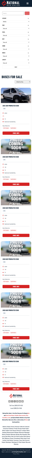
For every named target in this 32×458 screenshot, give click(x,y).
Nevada (17, 434)
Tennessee (16, 440)
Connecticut (6, 428)
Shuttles (17, 415)
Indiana (7, 430)
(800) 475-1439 (19, 405)
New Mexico (8, 436)
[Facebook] (9, 401)
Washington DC (15, 442)
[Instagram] (12, 401)
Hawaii (23, 428)
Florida (15, 428)
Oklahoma (7, 438)
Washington (8, 442)
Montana (8, 434)
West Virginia (22, 442)
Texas (20, 440)
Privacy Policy (16, 453)
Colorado (27, 426)
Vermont (27, 440)
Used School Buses (10, 415)
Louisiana (24, 430)
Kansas (14, 430)
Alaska (8, 426)
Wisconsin (28, 442)
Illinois (3, 430)
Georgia (20, 428)
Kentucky (19, 430)
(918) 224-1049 (18, 408)
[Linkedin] (17, 401)
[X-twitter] (15, 401)
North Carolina (19, 436)
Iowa (11, 430)
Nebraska (13, 434)
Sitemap (28, 451)
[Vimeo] (22, 401)
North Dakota (27, 436)
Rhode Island (24, 438)
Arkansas (17, 426)
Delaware (11, 428)
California (22, 426)
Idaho (27, 428)
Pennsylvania (17, 438)
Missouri (4, 434)
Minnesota (21, 432)
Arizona (12, 426)
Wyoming (16, 444)
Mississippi (26, 432)
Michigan (17, 432)
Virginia (3, 442)
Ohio (3, 438)
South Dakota (10, 440)
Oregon (11, 438)
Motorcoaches (22, 415)
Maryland (4, 432)
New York (14, 436)
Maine (28, 430)
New (29, 413)
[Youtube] (20, 401)
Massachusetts (10, 432)
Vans (9, 417)
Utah (24, 440)
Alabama (5, 426)
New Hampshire (23, 434)
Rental (26, 419)
